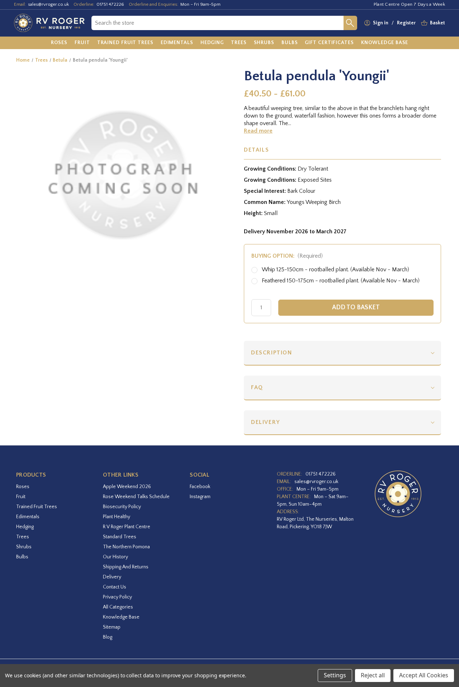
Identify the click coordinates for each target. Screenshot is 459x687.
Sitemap (111, 627)
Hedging (25, 527)
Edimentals (27, 517)
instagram (200, 497)
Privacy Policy (117, 597)
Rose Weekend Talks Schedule (136, 497)
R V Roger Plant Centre (126, 527)
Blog (107, 637)
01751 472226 (110, 4)
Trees (22, 537)
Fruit (20, 497)
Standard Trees (119, 537)
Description (271, 352)
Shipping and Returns (125, 567)
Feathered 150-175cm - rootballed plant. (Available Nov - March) (341, 280)
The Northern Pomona (126, 547)
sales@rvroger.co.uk (48, 4)
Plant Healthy (116, 517)
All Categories (118, 607)
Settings (335, 675)
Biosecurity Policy (122, 507)
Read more (258, 131)
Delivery (265, 422)
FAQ (257, 387)
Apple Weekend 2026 (127, 487)
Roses (22, 487)
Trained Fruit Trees (36, 507)
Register (406, 23)
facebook (200, 487)
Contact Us (114, 587)
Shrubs (24, 547)
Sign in (380, 23)
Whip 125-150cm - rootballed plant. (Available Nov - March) (335, 269)
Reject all (373, 675)
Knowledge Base (121, 617)
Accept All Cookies (423, 675)
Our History (115, 557)
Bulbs (22, 557)
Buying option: (287, 256)
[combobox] (217, 23)
